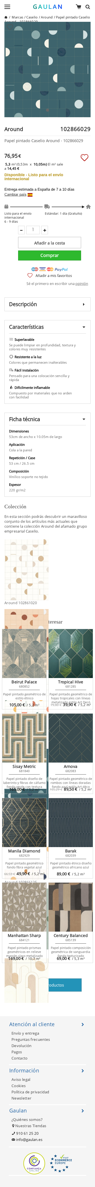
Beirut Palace (24, 681)
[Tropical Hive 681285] (71, 653)
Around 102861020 (20, 603)
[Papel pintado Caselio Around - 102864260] (45, 709)
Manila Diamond (24, 851)
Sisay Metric (24, 766)
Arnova (70, 766)
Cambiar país (15, 195)
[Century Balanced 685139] (71, 907)
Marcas (17, 17)
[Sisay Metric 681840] (24, 738)
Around (47, 17)
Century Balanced (71, 935)
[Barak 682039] (71, 822)
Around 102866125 (20, 882)
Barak (70, 851)
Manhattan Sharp (24, 935)
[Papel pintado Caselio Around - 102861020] (45, 569)
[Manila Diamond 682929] (24, 822)
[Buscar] (89, 6)
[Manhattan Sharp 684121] (24, 907)
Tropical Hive (70, 681)
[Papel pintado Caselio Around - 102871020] (45, 988)
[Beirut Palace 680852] (24, 653)
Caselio (32, 17)
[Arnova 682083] (71, 738)
